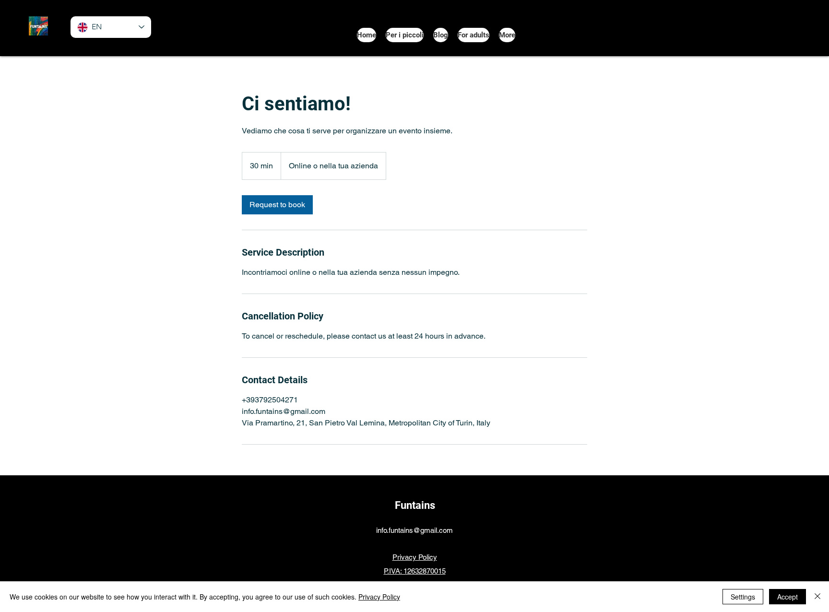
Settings (743, 596)
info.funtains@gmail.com (414, 530)
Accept (787, 596)
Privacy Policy (379, 596)
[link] (277, 204)
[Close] (817, 596)
